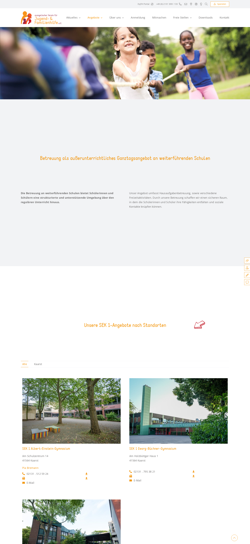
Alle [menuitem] (24, 364)
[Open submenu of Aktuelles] (79, 17)
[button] (206, 4)
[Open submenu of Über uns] (122, 17)
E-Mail (30, 482)
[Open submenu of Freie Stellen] (190, 17)
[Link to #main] (234, 538)
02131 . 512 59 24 (37, 473)
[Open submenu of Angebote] (100, 17)
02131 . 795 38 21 (144, 471)
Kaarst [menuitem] (38, 364)
